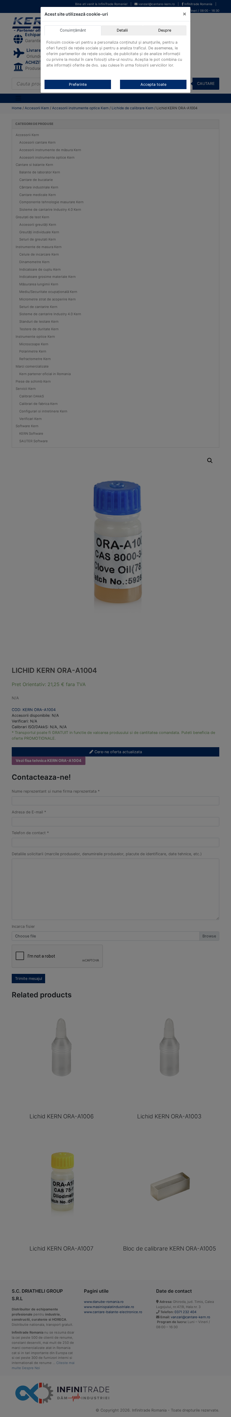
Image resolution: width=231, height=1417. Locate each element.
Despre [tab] (164, 30)
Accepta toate (153, 84)
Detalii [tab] (122, 30)
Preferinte (78, 84)
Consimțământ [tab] (73, 30)
